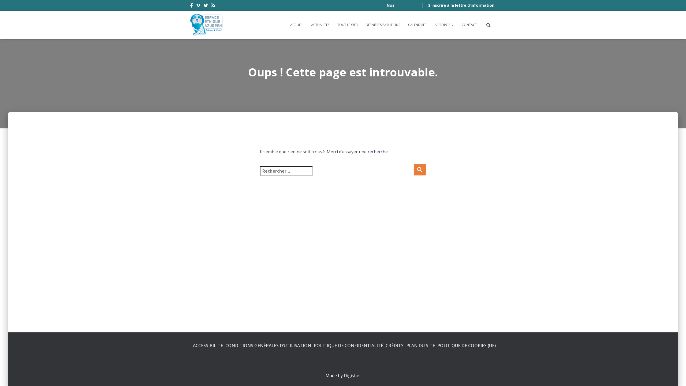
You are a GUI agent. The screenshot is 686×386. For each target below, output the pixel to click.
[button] (452, 25)
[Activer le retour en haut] (675, 375)
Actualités (320, 25)
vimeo (198, 6)
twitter (206, 6)
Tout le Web (347, 25)
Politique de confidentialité (348, 345)
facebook (191, 6)
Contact (469, 25)
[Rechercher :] (336, 174)
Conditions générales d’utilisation (268, 345)
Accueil (296, 25)
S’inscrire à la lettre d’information (461, 5)
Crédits (395, 345)
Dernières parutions (383, 25)
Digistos (352, 375)
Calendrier (417, 25)
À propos (443, 25)
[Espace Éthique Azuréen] (206, 24)
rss (213, 6)
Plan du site (420, 345)
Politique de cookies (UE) (466, 345)
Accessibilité (208, 345)
